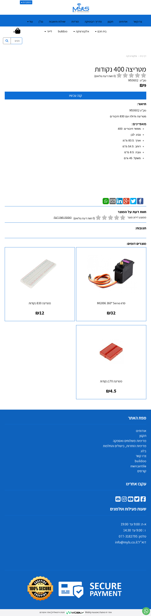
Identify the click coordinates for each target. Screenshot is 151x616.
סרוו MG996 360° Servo (111, 303)
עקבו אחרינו (136, 483)
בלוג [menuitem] (143, 451)
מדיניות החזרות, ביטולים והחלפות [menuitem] (124, 446)
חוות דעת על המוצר (132, 212)
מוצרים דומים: (136, 243)
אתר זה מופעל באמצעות (76, 612)
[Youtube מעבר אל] (130, 500)
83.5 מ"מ (128, 140)
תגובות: (140, 228)
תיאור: (141, 104)
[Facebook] (140, 200)
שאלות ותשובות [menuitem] (57, 21)
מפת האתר (137, 418)
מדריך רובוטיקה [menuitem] (93, 21)
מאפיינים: (139, 124)
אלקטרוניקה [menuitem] (82, 31)
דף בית (143, 56)
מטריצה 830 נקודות (40, 303)
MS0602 (133, 80)
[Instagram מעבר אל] (124, 500)
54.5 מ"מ (128, 146)
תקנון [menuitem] (110, 21)
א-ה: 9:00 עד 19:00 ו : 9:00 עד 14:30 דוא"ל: (130, 533)
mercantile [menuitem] (138, 466)
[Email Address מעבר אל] (118, 500)
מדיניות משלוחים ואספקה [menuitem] (129, 440)
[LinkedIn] (119, 200)
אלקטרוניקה (131, 56)
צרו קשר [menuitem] (137, 21)
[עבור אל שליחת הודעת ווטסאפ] (146, 611)
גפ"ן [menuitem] (41, 21)
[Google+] (126, 200)
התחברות (26, 2)
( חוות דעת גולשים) (105, 76)
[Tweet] (133, 200)
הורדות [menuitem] (75, 21)
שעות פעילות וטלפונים (128, 509)
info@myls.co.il (126, 542)
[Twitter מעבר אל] (136, 500)
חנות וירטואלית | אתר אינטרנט (52, 612)
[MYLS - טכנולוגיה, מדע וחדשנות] (80, 8)
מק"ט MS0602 (128, 134)
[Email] (113, 200)
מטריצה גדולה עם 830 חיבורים (128, 116)
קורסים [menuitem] (141, 471)
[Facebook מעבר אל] (143, 500)
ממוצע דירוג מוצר (100, 217)
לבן (132, 134)
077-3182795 (128, 536)
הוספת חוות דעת (63, 217)
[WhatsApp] (106, 200)
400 (120, 128)
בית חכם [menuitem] (102, 31)
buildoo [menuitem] (62, 31)
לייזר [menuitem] (49, 31)
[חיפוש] (7, 31)
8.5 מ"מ (129, 152)
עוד (31, 21)
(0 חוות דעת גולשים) (84, 218)
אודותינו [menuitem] (123, 21)
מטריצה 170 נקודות (111, 381)
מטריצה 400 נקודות (120, 69)
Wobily (88, 612)
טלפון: (141, 536)
